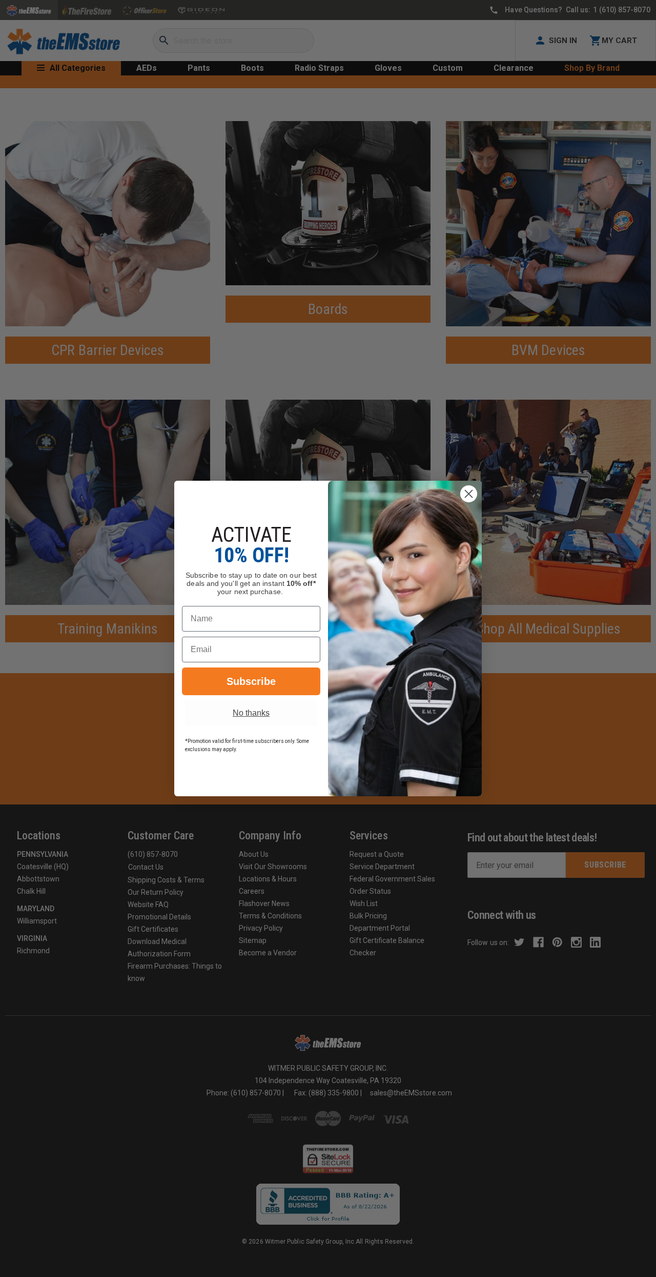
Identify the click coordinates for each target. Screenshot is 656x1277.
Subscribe (251, 681)
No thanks (251, 713)
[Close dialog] (469, 494)
